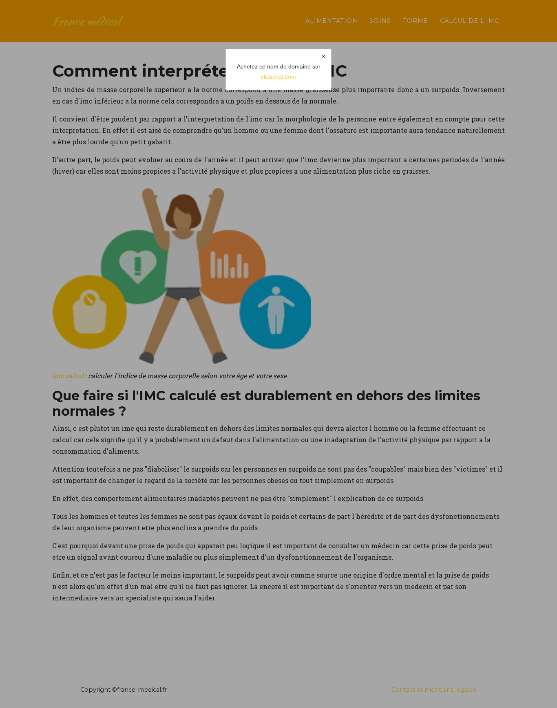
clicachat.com (278, 76)
